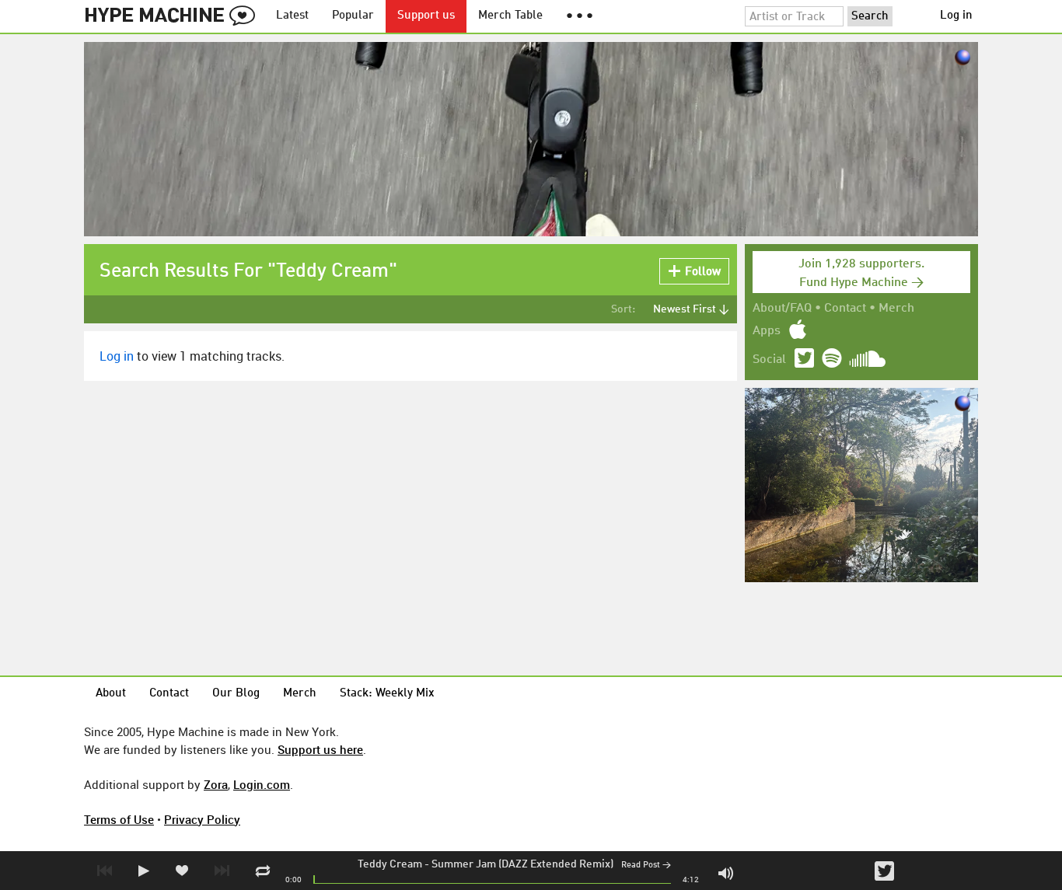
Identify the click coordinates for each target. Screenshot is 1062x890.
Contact (845, 308)
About (111, 694)
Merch (896, 308)
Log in (956, 16)
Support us (426, 16)
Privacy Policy (202, 819)
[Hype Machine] (174, 16)
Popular (353, 16)
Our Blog (236, 694)
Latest (292, 16)
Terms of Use (119, 819)
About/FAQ (782, 308)
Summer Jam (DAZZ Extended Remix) (522, 864)
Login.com (261, 784)
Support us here (320, 749)
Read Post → (646, 865)
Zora (216, 784)
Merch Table (510, 16)
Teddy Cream (390, 864)
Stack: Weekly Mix (387, 694)
